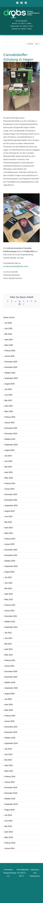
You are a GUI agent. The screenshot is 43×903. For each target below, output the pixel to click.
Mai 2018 (8, 826)
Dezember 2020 (11, 671)
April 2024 (9, 472)
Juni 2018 (8, 821)
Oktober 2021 (10, 622)
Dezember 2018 (11, 787)
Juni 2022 (8, 583)
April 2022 (9, 594)
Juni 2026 (8, 328)
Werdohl (15, 29)
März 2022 (9, 599)
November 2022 (11, 555)
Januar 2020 (9, 721)
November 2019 (11, 732)
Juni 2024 (8, 461)
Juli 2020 (8, 699)
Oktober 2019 (10, 738)
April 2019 (9, 765)
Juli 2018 (8, 815)
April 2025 (9, 406)
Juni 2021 (8, 638)
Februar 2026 (10, 351)
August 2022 (10, 572)
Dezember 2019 (11, 727)
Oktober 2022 (10, 561)
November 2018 (11, 793)
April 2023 (9, 528)
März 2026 (9, 345)
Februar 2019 (10, 776)
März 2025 (9, 411)
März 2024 (9, 478)
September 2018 (11, 804)
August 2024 (10, 450)
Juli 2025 (8, 389)
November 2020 (11, 677)
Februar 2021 (10, 660)
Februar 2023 (10, 539)
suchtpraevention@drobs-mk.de (15, 266)
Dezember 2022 (11, 550)
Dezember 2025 (11, 362)
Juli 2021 (8, 633)
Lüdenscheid (14, 26)
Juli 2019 (8, 749)
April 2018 (9, 832)
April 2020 (9, 705)
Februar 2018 (10, 843)
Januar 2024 (9, 489)
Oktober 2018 (10, 799)
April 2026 (9, 340)
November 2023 (11, 500)
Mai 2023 (8, 522)
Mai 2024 (8, 467)
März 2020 (9, 710)
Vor (36, 44)
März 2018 (9, 837)
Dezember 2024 (11, 428)
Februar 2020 (10, 716)
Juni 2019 (8, 754)
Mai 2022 (8, 588)
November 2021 (11, 616)
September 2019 (11, 743)
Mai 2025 (8, 400)
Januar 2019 (9, 782)
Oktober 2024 (10, 439)
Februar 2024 (10, 483)
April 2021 (9, 649)
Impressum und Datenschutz (35, 873)
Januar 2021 (9, 666)
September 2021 (11, 627)
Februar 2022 (10, 605)
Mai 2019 (8, 760)
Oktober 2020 (10, 682)
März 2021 (9, 655)
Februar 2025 (10, 417)
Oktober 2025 (10, 373)
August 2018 (10, 810)
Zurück (30, 44)
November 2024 (11, 434)
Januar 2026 (9, 356)
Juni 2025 (8, 395)
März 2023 (9, 533)
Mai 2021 (8, 644)
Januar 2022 (9, 611)
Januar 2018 (9, 848)
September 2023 (11, 505)
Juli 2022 (8, 577)
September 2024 (11, 445)
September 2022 (11, 566)
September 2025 (11, 378)
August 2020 (10, 694)
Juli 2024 (8, 456)
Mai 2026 (8, 334)
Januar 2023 (9, 544)
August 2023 (10, 511)
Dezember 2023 (11, 494)
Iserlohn (14, 23)
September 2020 (11, 688)
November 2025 (11, 367)
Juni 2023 (8, 516)
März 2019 (9, 771)
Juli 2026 (8, 323)
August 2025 (10, 384)
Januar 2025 (9, 423)
